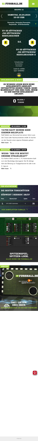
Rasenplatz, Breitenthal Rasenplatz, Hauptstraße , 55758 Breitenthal (19, 23)
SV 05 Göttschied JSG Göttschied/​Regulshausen (12, 33)
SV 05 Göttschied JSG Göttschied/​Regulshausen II (26, 52)
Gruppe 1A (19, 9)
